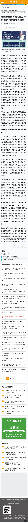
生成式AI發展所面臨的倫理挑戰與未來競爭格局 (14, 308)
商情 (8, 7)
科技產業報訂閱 (15, 499)
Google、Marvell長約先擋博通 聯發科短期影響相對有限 (14, 407)
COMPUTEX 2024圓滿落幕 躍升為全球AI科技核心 (13, 274)
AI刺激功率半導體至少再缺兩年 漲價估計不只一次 (14, 412)
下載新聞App (7, 505)
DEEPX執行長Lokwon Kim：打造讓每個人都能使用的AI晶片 (14, 359)
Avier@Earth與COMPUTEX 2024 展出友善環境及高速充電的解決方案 (14, 327)
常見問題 (12, 501)
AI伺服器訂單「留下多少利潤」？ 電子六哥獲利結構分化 (14, 391)
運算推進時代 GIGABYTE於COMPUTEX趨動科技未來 (13, 354)
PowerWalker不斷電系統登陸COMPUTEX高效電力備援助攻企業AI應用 (13, 302)
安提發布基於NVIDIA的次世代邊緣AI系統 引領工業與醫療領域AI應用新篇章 (13, 297)
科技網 (2, 7)
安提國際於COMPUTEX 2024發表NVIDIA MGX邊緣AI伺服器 (13, 349)
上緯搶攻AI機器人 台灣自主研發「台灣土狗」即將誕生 (15, 458)
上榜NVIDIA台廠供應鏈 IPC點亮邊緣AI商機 (13, 279)
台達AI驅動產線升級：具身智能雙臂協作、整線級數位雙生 (14, 453)
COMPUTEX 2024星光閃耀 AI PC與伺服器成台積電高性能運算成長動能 (13, 291)
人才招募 (18, 501)
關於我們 (4, 499)
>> (20, 378)
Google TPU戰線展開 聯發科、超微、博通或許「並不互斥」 (14, 396)
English (17, 503)
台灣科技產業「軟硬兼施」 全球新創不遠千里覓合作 (13, 285)
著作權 (21, 499)
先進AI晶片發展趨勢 (7, 312)
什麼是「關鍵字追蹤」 (9, 260)
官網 (22, 242)
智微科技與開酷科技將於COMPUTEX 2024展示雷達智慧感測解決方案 (14, 365)
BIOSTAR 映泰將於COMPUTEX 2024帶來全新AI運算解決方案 (13, 370)
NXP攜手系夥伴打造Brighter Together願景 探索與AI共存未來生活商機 (13, 269)
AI (9, 254)
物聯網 (4, 254)
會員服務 (9, 499)
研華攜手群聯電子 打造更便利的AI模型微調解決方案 (13, 338)
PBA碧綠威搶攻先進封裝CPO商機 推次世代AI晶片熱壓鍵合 (15, 448)
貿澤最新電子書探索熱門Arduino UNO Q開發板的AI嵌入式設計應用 (15, 464)
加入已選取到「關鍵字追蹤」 (10, 257)
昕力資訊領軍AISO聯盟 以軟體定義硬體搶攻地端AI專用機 (14, 469)
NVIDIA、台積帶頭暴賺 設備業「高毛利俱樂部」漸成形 (15, 402)
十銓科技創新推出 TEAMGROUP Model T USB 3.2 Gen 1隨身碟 (13, 322)
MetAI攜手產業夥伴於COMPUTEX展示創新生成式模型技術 (14, 333)
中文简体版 (11, 503)
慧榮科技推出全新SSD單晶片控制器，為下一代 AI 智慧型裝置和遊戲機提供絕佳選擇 (13, 343)
